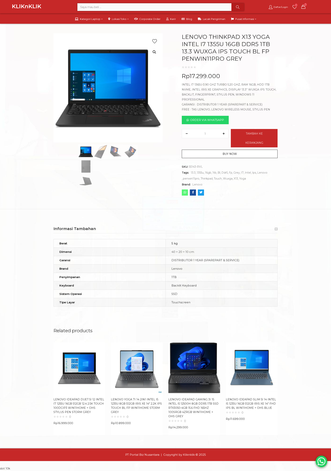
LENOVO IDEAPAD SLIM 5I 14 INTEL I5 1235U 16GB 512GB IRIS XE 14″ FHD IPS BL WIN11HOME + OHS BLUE (251, 404)
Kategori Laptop (90, 18)
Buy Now (230, 154)
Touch (218, 178)
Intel (248, 172)
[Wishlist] (154, 41)
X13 (236, 178)
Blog (189, 18)
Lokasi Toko (119, 18)
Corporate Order (150, 18)
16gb (208, 172)
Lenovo (262, 172)
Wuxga (228, 178)
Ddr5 (224, 172)
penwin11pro (191, 178)
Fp (230, 172)
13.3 (193, 172)
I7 (242, 172)
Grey (237, 172)
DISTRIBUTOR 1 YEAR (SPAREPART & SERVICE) (205, 260)
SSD (174, 294)
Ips (254, 172)
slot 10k (5, 468)
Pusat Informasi (245, 18)
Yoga (242, 178)
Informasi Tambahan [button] (74, 228)
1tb (214, 172)
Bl (219, 172)
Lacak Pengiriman (214, 18)
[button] (303, 6)
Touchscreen (180, 302)
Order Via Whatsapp (207, 120)
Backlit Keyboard (184, 285)
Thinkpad (207, 178)
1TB (174, 277)
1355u (200, 172)
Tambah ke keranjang (254, 138)
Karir (173, 18)
